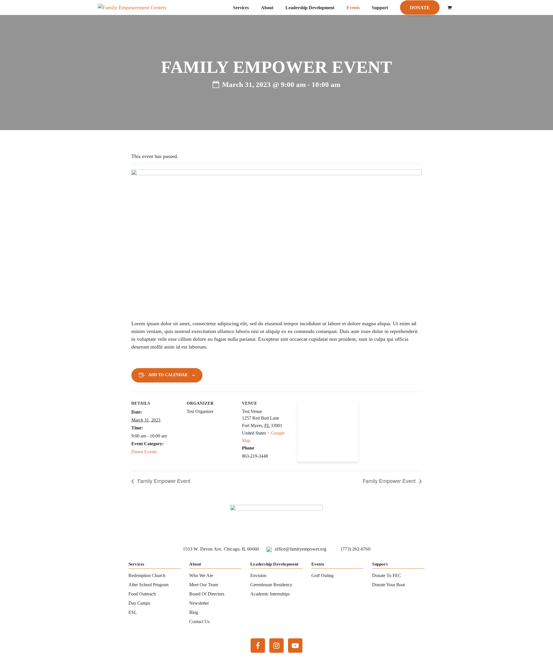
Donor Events (144, 451)
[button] (449, 7)
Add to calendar (168, 375)
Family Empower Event (163, 480)
